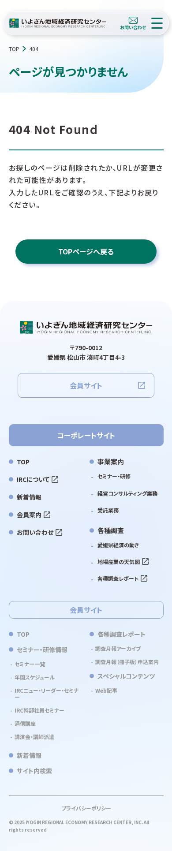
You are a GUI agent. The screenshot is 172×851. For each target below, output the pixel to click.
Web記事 (106, 690)
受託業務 (108, 510)
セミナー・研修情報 (42, 649)
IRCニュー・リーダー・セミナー (47, 693)
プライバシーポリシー (86, 808)
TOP (14, 48)
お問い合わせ (35, 532)
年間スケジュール (35, 677)
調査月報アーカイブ (118, 648)
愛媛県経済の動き (118, 544)
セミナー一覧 (30, 664)
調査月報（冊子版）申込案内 (127, 661)
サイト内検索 (34, 770)
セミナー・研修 (114, 476)
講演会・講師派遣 (34, 736)
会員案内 (29, 514)
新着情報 (29, 497)
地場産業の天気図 (118, 561)
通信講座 (25, 723)
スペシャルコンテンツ (126, 676)
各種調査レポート (117, 578)
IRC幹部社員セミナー (39, 710)
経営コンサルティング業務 (127, 493)
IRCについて (33, 479)
